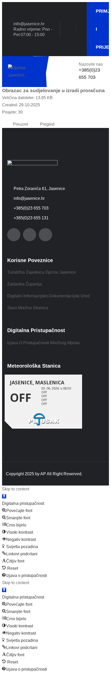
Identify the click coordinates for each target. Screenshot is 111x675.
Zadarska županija (24, 284)
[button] (4, 496)
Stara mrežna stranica (27, 308)
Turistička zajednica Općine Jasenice (41, 272)
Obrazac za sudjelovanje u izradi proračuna (53, 90)
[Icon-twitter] (29, 234)
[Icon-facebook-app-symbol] (13, 234)
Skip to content (15, 489)
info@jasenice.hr (28, 24)
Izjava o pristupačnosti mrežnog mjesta (43, 343)
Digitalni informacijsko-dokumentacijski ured (48, 296)
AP (43, 474)
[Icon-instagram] (45, 234)
